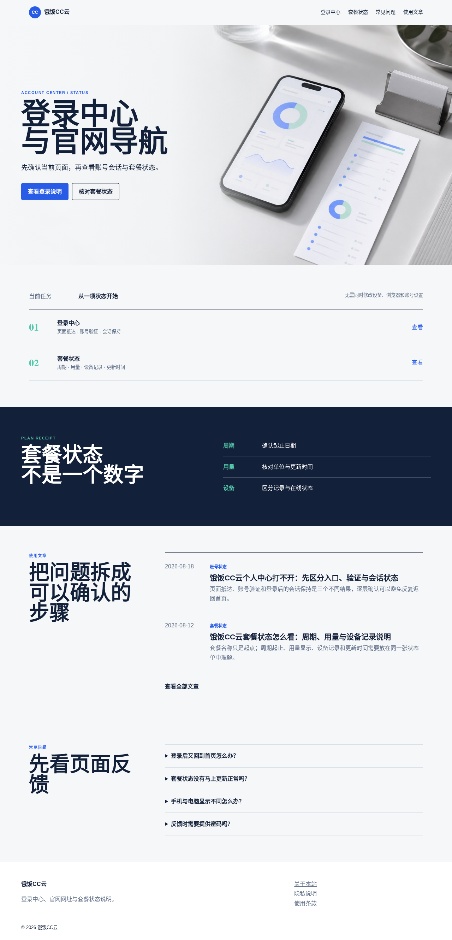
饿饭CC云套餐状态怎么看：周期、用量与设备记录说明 (300, 637)
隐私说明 (305, 894)
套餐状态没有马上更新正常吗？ (210, 779)
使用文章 (413, 12)
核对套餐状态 (96, 192)
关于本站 (305, 884)
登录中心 (330, 12)
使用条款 (305, 903)
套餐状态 (358, 12)
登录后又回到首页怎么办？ (205, 756)
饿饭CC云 (51, 12)
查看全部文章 (182, 687)
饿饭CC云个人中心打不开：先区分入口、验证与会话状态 (304, 578)
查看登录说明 (45, 192)
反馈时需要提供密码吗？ (202, 824)
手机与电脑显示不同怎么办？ (207, 801)
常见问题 (386, 12)
